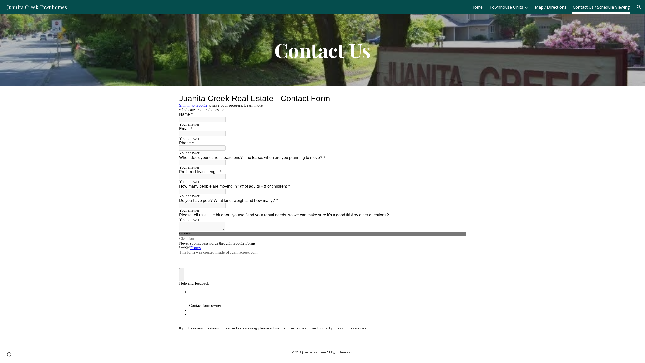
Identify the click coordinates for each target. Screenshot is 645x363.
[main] (322, 50)
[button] (639, 7)
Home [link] (477, 7)
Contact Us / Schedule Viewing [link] (601, 7)
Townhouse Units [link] (506, 7)
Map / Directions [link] (550, 7)
